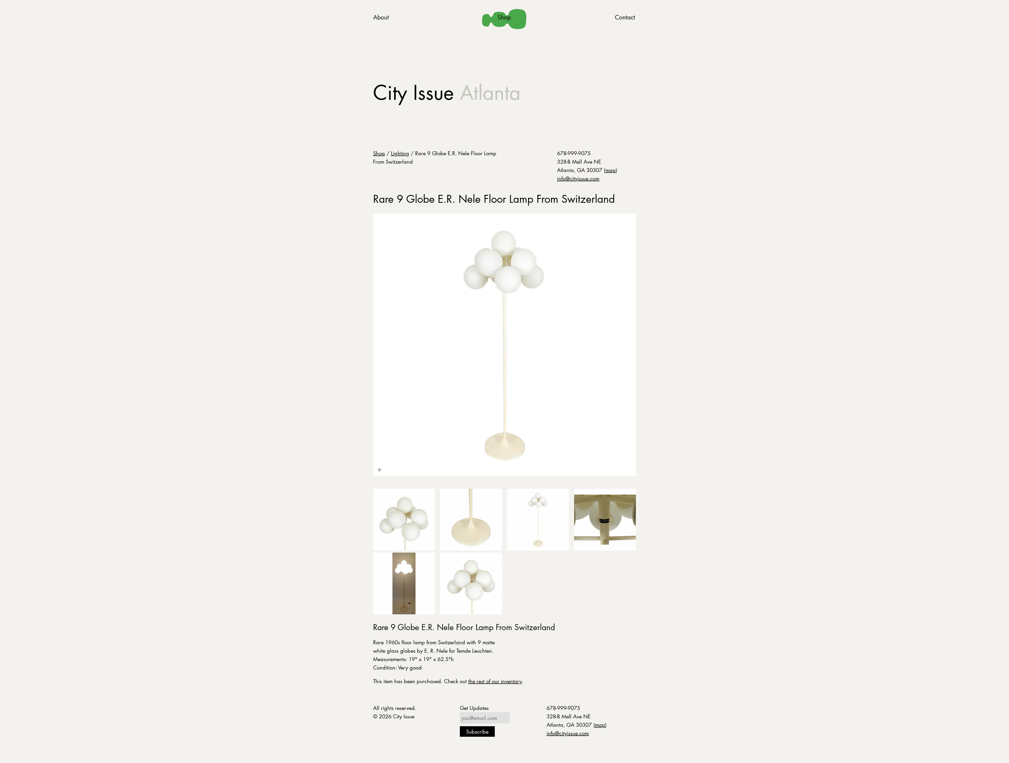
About (381, 17)
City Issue (447, 92)
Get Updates (474, 708)
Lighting (400, 153)
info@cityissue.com (578, 178)
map (610, 170)
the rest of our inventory (495, 681)
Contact (625, 17)
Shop (504, 17)
